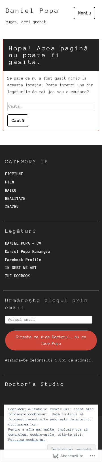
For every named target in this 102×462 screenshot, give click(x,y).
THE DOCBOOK (17, 276)
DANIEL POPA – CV (23, 243)
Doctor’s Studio (35, 384)
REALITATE (15, 198)
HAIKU (10, 190)
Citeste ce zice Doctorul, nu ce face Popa (51, 340)
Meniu (84, 13)
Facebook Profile (23, 260)
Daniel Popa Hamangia (27, 251)
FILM (9, 182)
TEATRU (12, 206)
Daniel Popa (32, 10)
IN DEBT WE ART (21, 268)
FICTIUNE (14, 174)
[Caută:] (51, 106)
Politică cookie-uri (27, 439)
